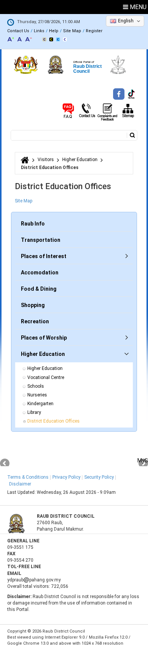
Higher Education (80, 159)
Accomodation (39, 272)
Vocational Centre (45, 377)
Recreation (35, 321)
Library (34, 412)
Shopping (33, 305)
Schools (35, 386)
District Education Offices (53, 421)
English (126, 20)
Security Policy (99, 477)
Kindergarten (40, 403)
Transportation (40, 240)
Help (53, 30)
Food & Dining (39, 289)
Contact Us (18, 30)
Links (39, 30)
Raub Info (33, 224)
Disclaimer (20, 484)
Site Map (72, 30)
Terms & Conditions (28, 477)
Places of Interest (43, 256)
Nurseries (37, 395)
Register (94, 30)
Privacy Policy (66, 477)
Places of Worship (44, 338)
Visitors (46, 159)
